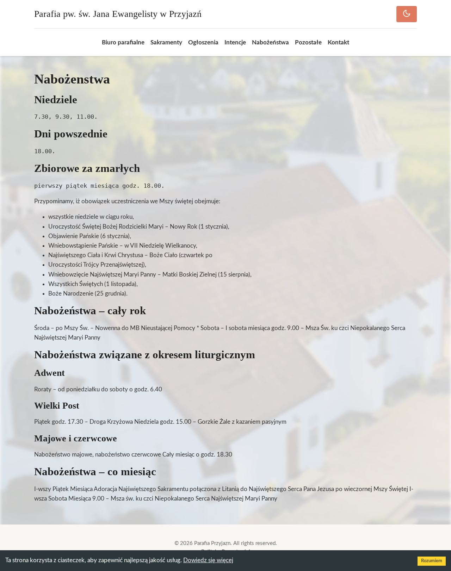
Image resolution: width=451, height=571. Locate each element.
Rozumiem (431, 561)
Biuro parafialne (123, 42)
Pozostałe (308, 42)
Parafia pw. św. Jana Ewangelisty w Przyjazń (118, 14)
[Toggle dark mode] (406, 14)
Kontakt (338, 42)
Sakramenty (166, 42)
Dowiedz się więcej (208, 560)
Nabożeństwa (270, 42)
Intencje (235, 42)
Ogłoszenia (203, 42)
